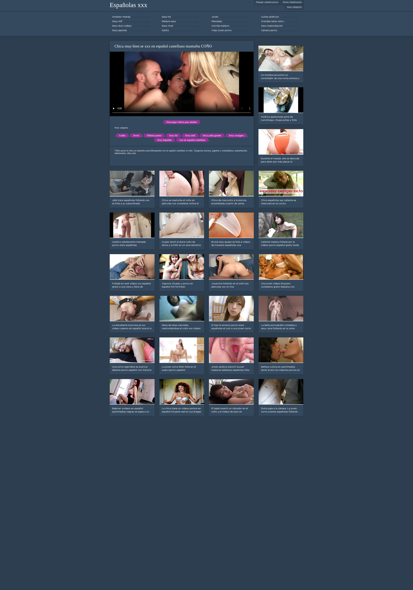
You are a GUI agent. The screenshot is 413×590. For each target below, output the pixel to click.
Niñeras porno (154, 135)
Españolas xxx (128, 5)
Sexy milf (190, 135)
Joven (136, 135)
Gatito (122, 135)
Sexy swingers (236, 135)
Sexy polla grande (212, 135)
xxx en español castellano (192, 140)
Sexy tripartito (164, 140)
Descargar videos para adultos (181, 122)
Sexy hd (173, 135)
